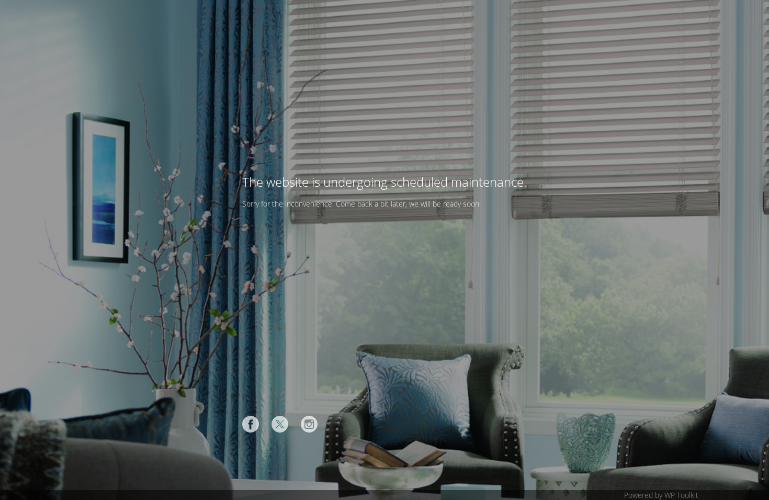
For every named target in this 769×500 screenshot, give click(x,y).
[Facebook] (250, 424)
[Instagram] (309, 424)
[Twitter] (280, 424)
